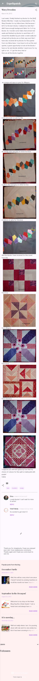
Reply (12, 504)
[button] (36, 10)
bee (8, 488)
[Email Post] (7, 484)
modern (14, 488)
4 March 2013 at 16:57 (20, 496)
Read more (33, 587)
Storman (24, 677)
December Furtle (9, 569)
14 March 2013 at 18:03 (26, 509)
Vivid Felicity (14, 509)
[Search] (36, 4)
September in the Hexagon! (14, 593)
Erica (11, 496)
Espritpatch (13, 3)
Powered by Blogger (21, 673)
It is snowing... (8, 617)
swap (22, 488)
